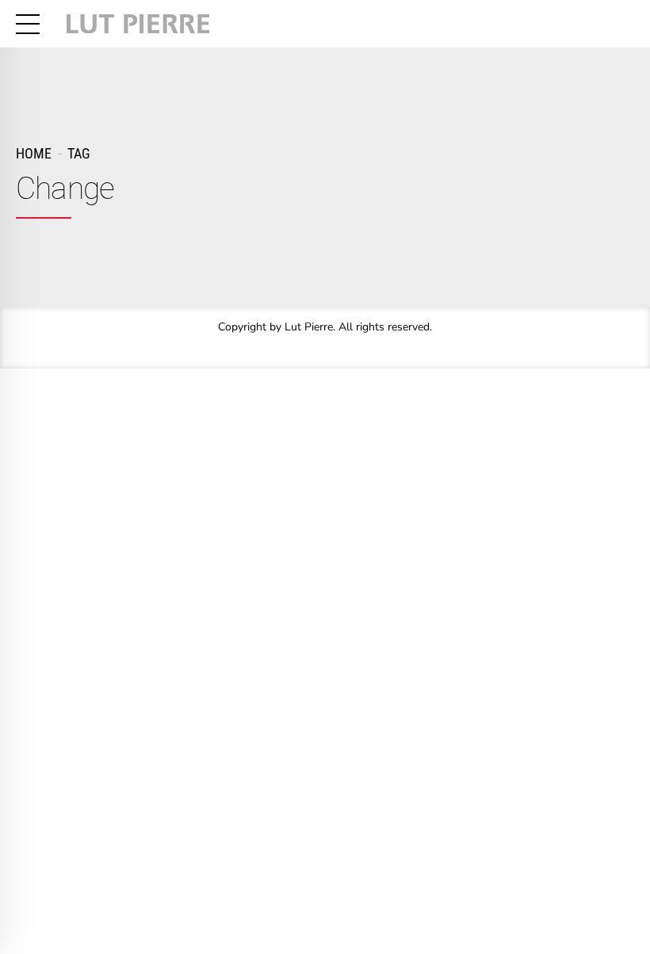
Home (34, 153)
